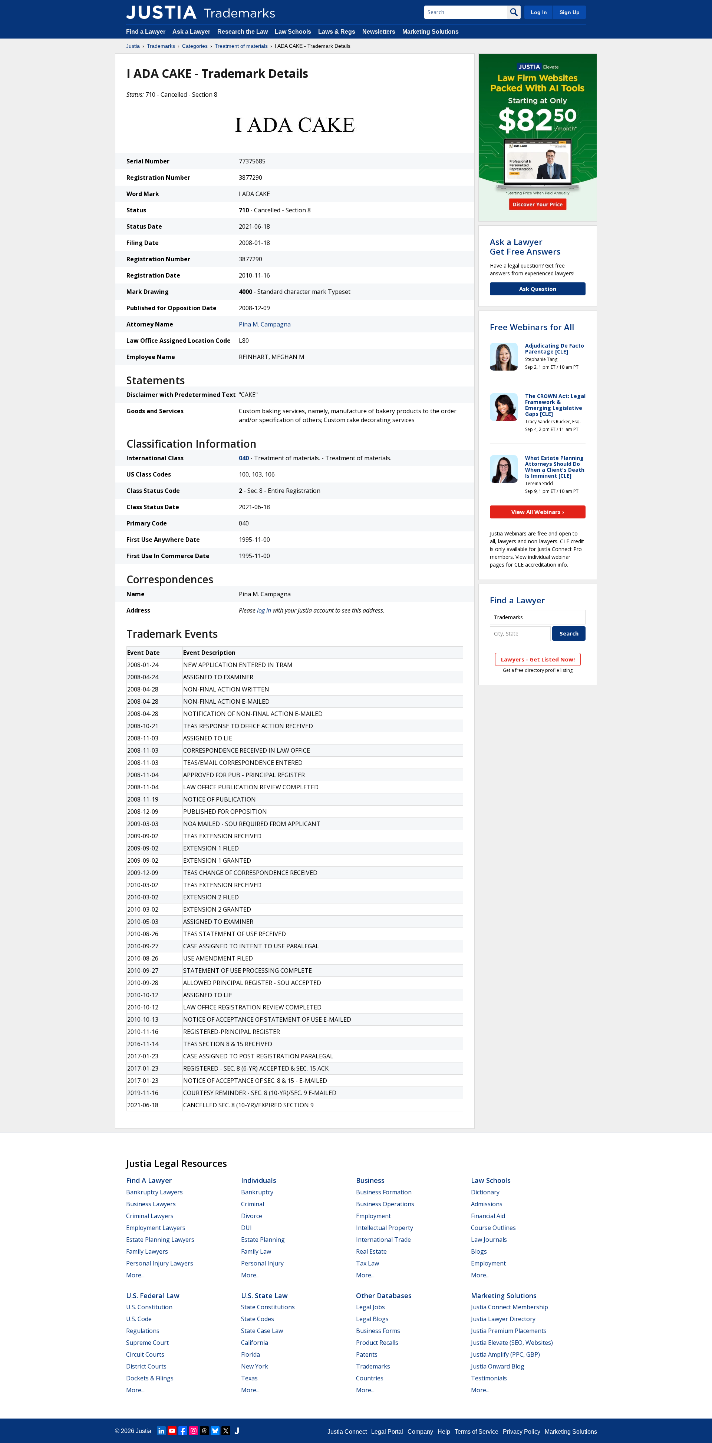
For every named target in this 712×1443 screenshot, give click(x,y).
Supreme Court (147, 1342)
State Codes (257, 1319)
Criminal (252, 1204)
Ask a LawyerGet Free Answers (525, 246)
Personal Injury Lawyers (159, 1263)
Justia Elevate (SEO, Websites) (512, 1342)
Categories (195, 46)
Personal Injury (262, 1263)
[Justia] (161, 12)
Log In (539, 12)
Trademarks (161, 46)
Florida (250, 1354)
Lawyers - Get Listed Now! (538, 659)
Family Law (256, 1251)
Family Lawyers (147, 1251)
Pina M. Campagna (265, 324)
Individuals (258, 1180)
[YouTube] (172, 1430)
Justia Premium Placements (509, 1331)
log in (264, 610)
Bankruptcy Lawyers (154, 1192)
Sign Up (570, 12)
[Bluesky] (215, 1430)
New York (254, 1366)
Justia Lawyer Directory (503, 1319)
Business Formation (384, 1192)
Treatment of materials (241, 46)
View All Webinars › (537, 511)
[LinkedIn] (161, 1430)
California (254, 1342)
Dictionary (485, 1192)
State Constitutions (268, 1307)
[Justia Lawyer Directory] (236, 1430)
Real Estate (371, 1251)
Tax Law (367, 1263)
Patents (367, 1354)
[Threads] (204, 1430)
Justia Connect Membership (509, 1307)
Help (444, 1432)
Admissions (486, 1204)
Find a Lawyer (145, 32)
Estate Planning (263, 1239)
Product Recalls (377, 1342)
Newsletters (378, 32)
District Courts (146, 1366)
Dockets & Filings (150, 1378)
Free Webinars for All (532, 327)
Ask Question (537, 288)
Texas (249, 1378)
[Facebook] (182, 1430)
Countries (369, 1378)
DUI (246, 1228)
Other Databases (384, 1295)
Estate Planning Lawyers (160, 1239)
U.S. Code (139, 1319)
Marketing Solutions (430, 32)
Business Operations (385, 1204)
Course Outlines (493, 1228)
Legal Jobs (370, 1307)
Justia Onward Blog (497, 1366)
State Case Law (262, 1331)
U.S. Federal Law (152, 1295)
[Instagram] (193, 1430)
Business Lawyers (151, 1204)
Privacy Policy (521, 1432)
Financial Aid (488, 1216)
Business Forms (378, 1331)
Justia (133, 46)
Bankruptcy (257, 1192)
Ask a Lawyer (191, 32)
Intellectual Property (384, 1228)
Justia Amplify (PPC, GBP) (505, 1354)
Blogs (479, 1251)
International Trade (383, 1239)
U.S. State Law (264, 1295)
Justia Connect (347, 1432)
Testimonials (489, 1378)
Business (370, 1180)
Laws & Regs (336, 32)
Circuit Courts (145, 1354)
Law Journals (489, 1239)
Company (420, 1432)
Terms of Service (476, 1432)
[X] (225, 1430)
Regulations (142, 1331)
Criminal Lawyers (150, 1216)
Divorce (251, 1216)
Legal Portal (387, 1432)
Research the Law (242, 32)
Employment (373, 1216)
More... (135, 1275)
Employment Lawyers (155, 1228)
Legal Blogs (372, 1319)
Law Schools (293, 32)
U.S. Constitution (149, 1307)
